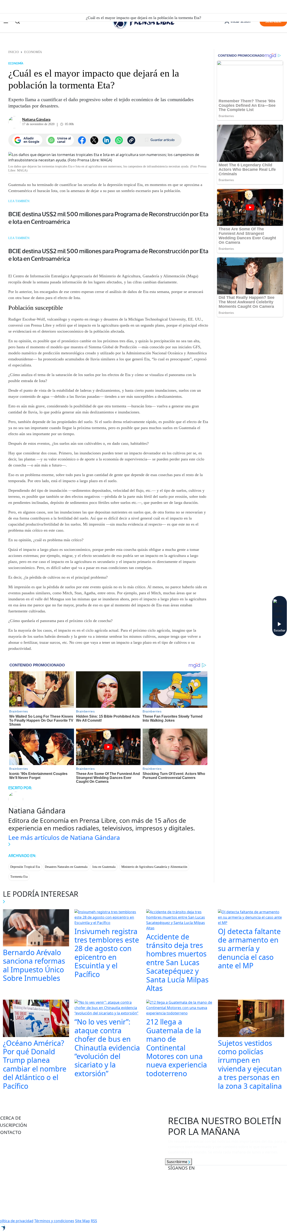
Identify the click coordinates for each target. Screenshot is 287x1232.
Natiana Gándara (36, 119)
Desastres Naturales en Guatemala (66, 866)
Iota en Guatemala (103, 866)
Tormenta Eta (19, 876)
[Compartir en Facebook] (82, 140)
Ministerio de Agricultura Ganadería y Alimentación (154, 866)
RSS (94, 1220)
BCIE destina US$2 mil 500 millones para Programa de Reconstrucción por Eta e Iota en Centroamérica (108, 217)
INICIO (13, 52)
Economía (33, 52)
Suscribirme (177, 1161)
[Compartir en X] (94, 140)
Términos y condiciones (54, 1220)
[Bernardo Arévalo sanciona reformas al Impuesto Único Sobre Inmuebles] (36, 928)
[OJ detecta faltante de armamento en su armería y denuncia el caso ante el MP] (251, 917)
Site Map (82, 1220)
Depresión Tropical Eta (25, 866)
